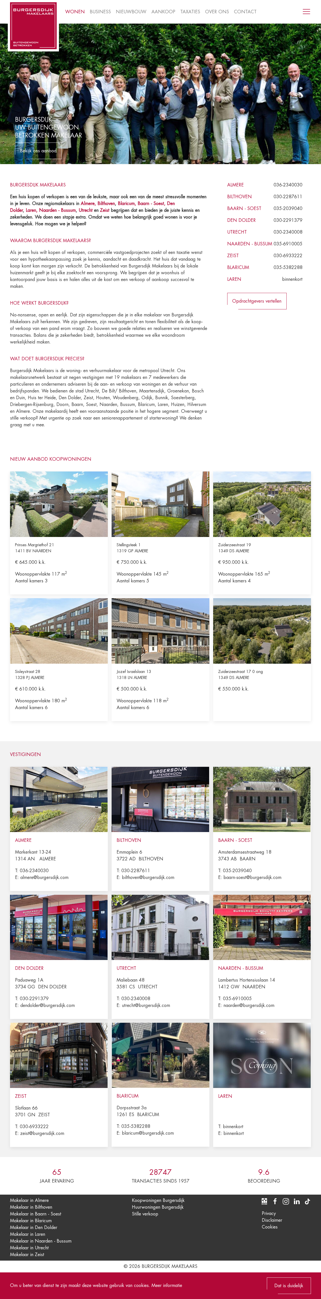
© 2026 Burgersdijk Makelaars (160, 1266)
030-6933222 (288, 255)
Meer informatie (166, 1285)
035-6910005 (288, 244)
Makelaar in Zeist (27, 1254)
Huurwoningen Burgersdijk (158, 1207)
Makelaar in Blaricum (31, 1220)
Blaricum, (128, 203)
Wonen (75, 12)
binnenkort (292, 279)
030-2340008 (288, 232)
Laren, (32, 210)
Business (100, 12)
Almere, (88, 203)
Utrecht (86, 210)
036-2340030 (288, 185)
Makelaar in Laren (27, 1234)
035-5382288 (288, 267)
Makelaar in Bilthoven (31, 1207)
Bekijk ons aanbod (38, 151)
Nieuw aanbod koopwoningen (50, 459)
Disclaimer (272, 1220)
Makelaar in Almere (29, 1200)
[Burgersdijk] (33, 25)
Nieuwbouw (131, 12)
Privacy (269, 1213)
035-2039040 (288, 208)
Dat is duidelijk (288, 1285)
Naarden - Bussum (57, 210)
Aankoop (163, 12)
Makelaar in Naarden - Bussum (40, 1241)
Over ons (217, 12)
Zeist (104, 210)
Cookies (270, 1227)
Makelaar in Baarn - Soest (35, 1214)
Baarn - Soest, (152, 203)
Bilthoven (106, 203)
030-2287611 (288, 196)
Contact (245, 12)
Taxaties (190, 12)
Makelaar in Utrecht (29, 1248)
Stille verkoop (145, 1214)
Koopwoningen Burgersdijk (158, 1200)
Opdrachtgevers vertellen (256, 301)
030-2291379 (288, 220)
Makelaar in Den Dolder (33, 1227)
